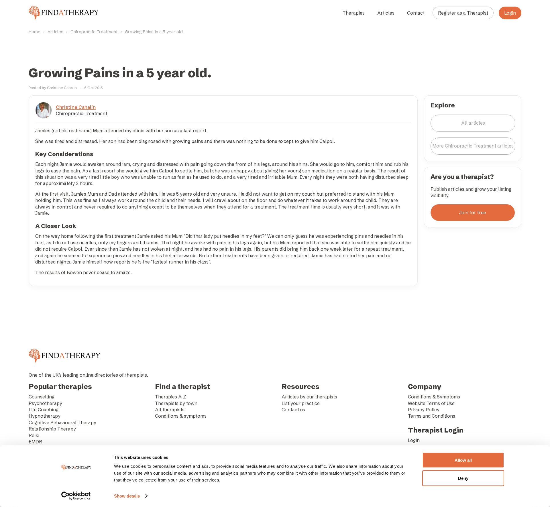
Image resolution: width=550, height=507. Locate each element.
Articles (385, 13)
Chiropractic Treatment (94, 31)
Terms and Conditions (431, 416)
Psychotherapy (45, 403)
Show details (127, 496)
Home (34, 31)
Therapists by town (176, 403)
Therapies (354, 13)
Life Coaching (43, 409)
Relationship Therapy (52, 429)
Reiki (34, 435)
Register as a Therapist (463, 13)
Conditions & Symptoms (434, 397)
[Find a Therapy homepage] (64, 13)
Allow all (463, 460)
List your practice (301, 403)
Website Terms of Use (431, 403)
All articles (473, 123)
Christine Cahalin (76, 107)
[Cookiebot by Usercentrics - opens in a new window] (76, 496)
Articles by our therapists (309, 397)
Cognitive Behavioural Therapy (62, 422)
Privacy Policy (423, 409)
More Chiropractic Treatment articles (473, 146)
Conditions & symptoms (181, 416)
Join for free (472, 212)
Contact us (293, 409)
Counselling (41, 397)
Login (510, 13)
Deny (463, 477)
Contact (416, 13)
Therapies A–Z (170, 397)
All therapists (169, 409)
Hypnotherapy (44, 416)
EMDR (35, 442)
